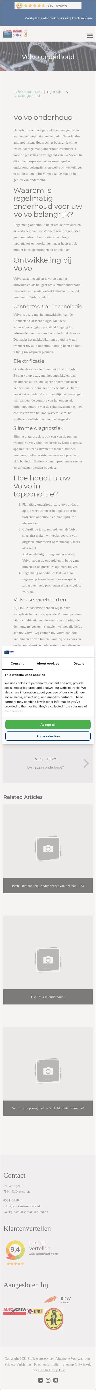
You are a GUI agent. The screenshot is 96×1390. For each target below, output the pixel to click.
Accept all (48, 724)
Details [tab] (79, 663)
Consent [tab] (17, 663)
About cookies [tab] (48, 663)
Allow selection (48, 736)
